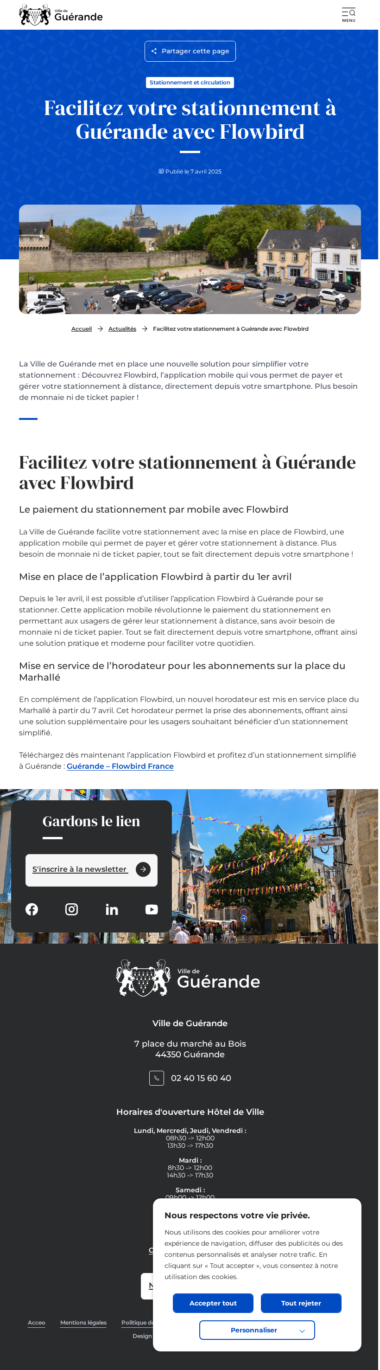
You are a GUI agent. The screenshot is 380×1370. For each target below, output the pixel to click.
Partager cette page (195, 51)
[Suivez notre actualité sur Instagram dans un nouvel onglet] (71, 910)
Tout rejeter (301, 1303)
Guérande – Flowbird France (120, 766)
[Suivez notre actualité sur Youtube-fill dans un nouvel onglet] (151, 910)
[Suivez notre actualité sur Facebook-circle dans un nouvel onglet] (31, 910)
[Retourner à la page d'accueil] (61, 15)
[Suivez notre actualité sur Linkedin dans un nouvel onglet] (111, 910)
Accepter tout (213, 1303)
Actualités (122, 328)
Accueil (81, 328)
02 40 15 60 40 (201, 1078)
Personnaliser (254, 1330)
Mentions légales (83, 1322)
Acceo (36, 1322)
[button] (349, 14)
